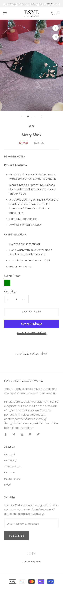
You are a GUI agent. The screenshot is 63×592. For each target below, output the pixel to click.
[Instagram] (22, 434)
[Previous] (21, 116)
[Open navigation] (5, 13)
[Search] (52, 13)
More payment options (31, 332)
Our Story (10, 460)
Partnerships (12, 478)
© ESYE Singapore (31, 561)
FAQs (7, 484)
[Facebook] (5, 434)
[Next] (41, 116)
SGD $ (30, 553)
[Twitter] (13, 434)
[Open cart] (58, 13)
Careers (9, 472)
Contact (9, 454)
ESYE (31, 126)
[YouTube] (30, 434)
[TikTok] (38, 434)
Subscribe (16, 535)
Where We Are (13, 466)
